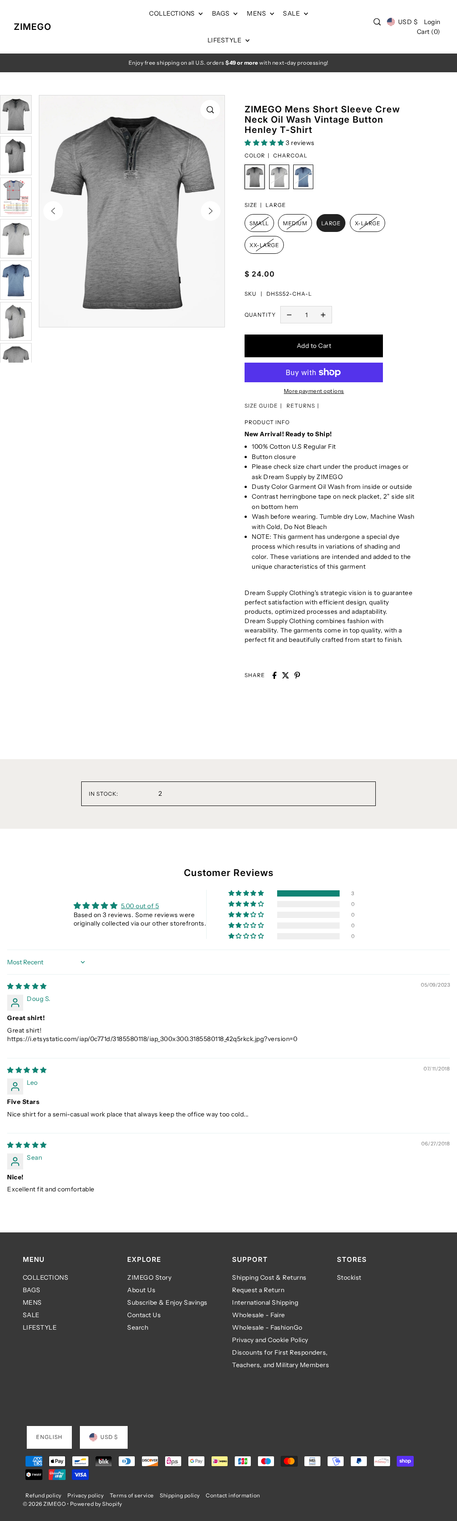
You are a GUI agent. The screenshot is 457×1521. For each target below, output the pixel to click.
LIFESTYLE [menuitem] (225, 40)
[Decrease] (289, 314)
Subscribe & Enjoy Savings (167, 1302)
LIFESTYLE (40, 1327)
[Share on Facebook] (274, 675)
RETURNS (301, 405)
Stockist (349, 1277)
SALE (31, 1315)
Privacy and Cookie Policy (270, 1340)
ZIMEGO (32, 26)
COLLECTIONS (46, 1277)
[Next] (210, 211)
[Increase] (323, 314)
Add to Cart (314, 346)
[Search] (377, 21)
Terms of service (132, 1495)
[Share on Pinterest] (297, 675)
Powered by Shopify (96, 1503)
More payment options (314, 391)
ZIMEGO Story (149, 1277)
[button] (265, 143)
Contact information (233, 1495)
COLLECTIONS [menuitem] (172, 13)
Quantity (260, 314)
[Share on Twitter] (285, 675)
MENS (32, 1302)
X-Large (368, 223)
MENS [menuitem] (257, 13)
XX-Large (264, 245)
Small (259, 223)
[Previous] (53, 211)
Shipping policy (180, 1495)
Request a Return (258, 1290)
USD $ (408, 22)
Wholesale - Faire (258, 1315)
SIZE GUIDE (261, 405)
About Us (141, 1290)
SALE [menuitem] (292, 13)
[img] (27, 986)
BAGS (32, 1290)
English (49, 1437)
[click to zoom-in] (210, 110)
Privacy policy (85, 1495)
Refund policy (43, 1495)
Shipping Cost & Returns (269, 1277)
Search (137, 1327)
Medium (295, 223)
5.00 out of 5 (140, 906)
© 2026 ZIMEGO (44, 1503)
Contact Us (144, 1315)
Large (331, 223)
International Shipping (265, 1302)
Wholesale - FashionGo (267, 1327)
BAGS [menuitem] (222, 13)
